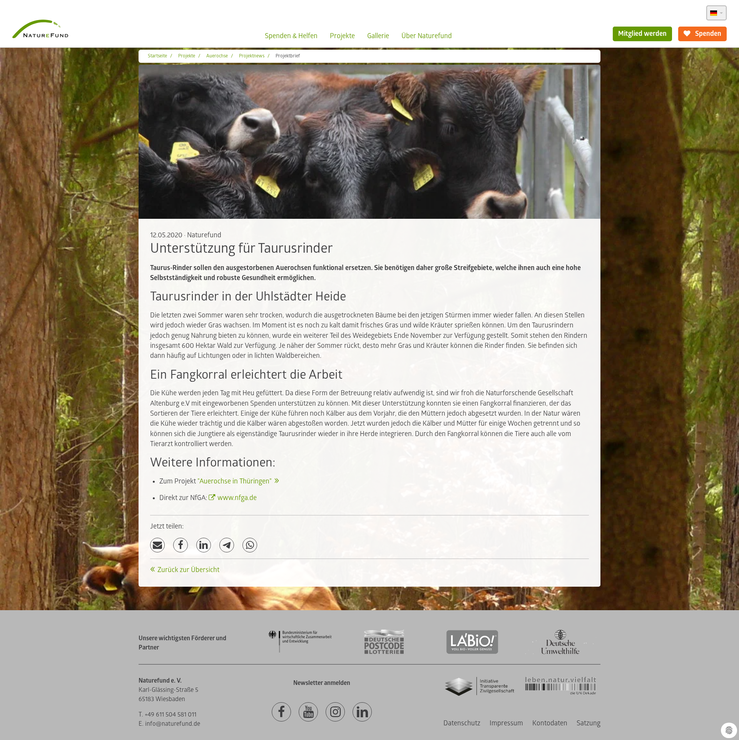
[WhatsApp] (249, 545)
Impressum (506, 723)
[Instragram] (335, 712)
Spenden (707, 34)
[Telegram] (226, 545)
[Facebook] (180, 545)
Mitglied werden (642, 34)
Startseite (157, 56)
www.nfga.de (237, 498)
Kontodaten (549, 723)
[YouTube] (308, 712)
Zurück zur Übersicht (188, 570)
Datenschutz (461, 723)
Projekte (342, 36)
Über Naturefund (426, 36)
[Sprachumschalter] (716, 12)
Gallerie (378, 36)
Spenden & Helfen (291, 36)
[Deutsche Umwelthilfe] (560, 653)
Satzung (588, 723)
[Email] (157, 545)
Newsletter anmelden (321, 683)
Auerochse (217, 56)
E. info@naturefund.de (169, 724)
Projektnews (251, 56)
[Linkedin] (362, 712)
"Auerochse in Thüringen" (234, 481)
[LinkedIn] (203, 545)
